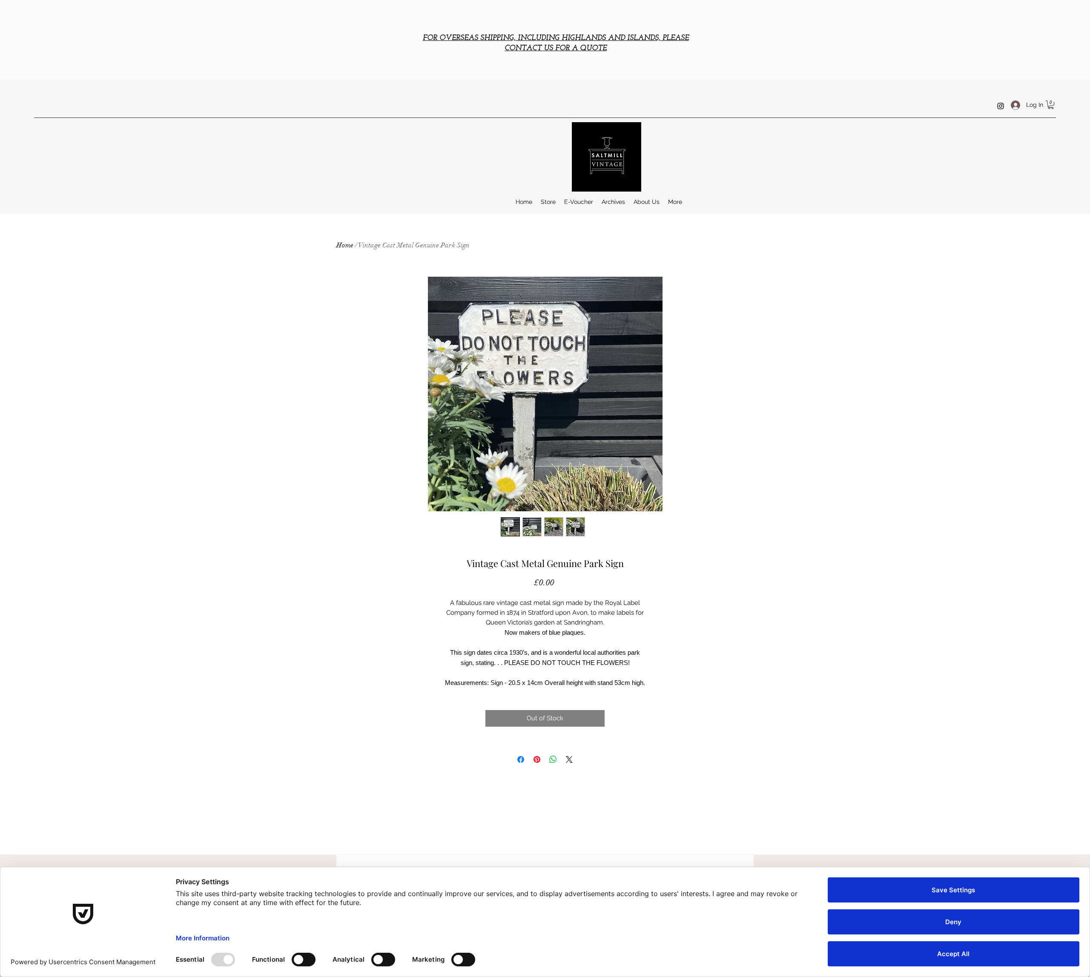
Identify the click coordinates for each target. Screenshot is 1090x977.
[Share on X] (569, 759)
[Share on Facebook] (521, 759)
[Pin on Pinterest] (537, 759)
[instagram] (1000, 106)
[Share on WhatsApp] (553, 759)
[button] (1051, 104)
